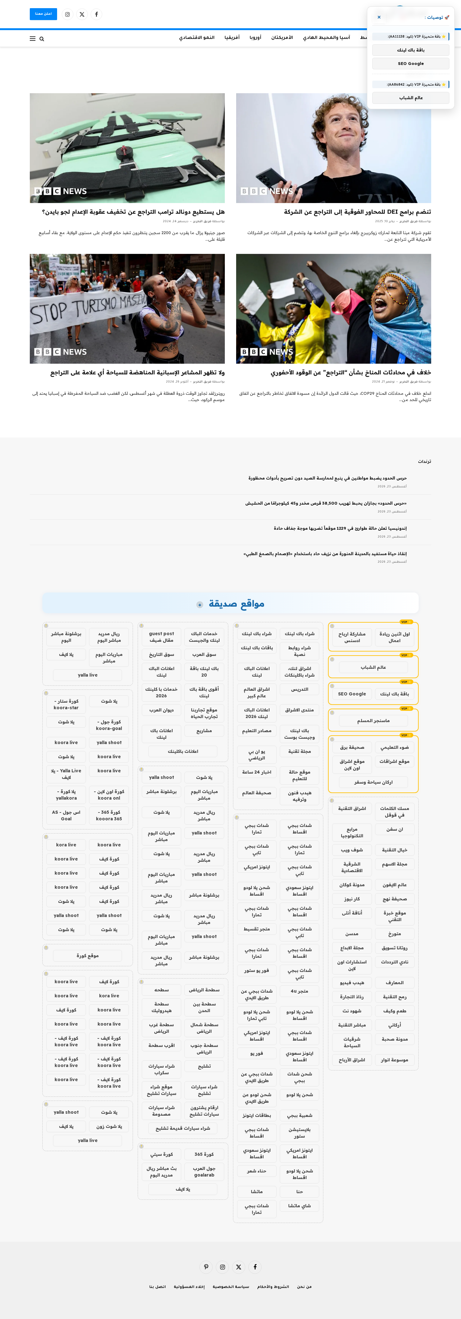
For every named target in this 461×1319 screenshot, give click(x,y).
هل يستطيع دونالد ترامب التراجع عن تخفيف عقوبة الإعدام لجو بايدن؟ (133, 211)
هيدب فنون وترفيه (299, 796)
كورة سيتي (161, 1154)
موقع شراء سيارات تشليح (161, 1090)
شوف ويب (352, 850)
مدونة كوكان (352, 884)
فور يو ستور (256, 970)
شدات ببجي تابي (257, 849)
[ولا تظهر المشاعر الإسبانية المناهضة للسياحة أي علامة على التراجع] (127, 309)
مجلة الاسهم (394, 864)
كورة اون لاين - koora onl (109, 795)
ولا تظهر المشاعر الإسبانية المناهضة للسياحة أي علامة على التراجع (137, 372)
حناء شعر (256, 1171)
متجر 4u (299, 991)
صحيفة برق (352, 747)
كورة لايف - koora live (109, 1041)
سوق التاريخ (161, 654)
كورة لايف (109, 859)
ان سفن (394, 829)
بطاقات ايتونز (257, 1115)
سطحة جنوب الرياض (204, 1049)
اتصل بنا (157, 1287)
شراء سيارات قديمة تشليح (183, 1128)
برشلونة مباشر (161, 791)
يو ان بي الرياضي (256, 754)
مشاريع (204, 730)
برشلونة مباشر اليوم (66, 637)
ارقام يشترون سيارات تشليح (204, 1111)
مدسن (351, 933)
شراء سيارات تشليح (204, 1090)
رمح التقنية (395, 997)
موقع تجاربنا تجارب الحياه (204, 713)
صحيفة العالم (256, 793)
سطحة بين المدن (204, 1007)
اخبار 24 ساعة (256, 772)
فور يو (256, 1053)
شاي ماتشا (299, 1206)
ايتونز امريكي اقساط (257, 1036)
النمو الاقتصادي (197, 38)
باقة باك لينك (394, 694)
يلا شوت (204, 777)
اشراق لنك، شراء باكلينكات (299, 672)
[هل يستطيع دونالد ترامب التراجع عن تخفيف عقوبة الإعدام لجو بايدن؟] (127, 148)
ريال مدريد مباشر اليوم (109, 637)
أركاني (394, 1025)
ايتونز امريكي (257, 867)
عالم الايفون (395, 884)
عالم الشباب (373, 667)
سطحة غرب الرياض (161, 1028)
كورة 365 (204, 1154)
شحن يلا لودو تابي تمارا (256, 1015)
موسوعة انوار (394, 1060)
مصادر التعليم (257, 730)
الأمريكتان (282, 38)
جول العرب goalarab (204, 1172)
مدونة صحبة (395, 1039)
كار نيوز (352, 899)
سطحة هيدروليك (161, 1007)
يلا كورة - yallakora (66, 795)
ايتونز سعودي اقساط (299, 891)
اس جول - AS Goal (66, 815)
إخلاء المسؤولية (189, 1287)
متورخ (394, 933)
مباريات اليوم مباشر (204, 795)
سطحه (161, 990)
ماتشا (257, 1191)
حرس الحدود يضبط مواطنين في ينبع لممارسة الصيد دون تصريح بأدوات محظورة (327, 477)
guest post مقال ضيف (161, 637)
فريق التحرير (409, 221)
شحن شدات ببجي (299, 1077)
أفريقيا (232, 38)
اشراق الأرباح (352, 1060)
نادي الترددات (394, 962)
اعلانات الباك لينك (257, 672)
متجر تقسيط (257, 929)
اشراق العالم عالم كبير (257, 692)
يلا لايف (183, 1189)
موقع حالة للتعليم (299, 775)
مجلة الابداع (352, 948)
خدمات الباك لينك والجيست (204, 637)
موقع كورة (88, 955)
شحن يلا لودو (299, 1094)
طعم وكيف (394, 1011)
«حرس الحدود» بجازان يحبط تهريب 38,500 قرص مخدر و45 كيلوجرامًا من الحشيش (326, 503)
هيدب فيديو (352, 982)
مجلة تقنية (299, 751)
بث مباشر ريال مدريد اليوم (161, 1172)
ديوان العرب (161, 710)
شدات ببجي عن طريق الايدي (257, 994)
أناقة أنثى (352, 913)
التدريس (299, 689)
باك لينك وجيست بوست (299, 734)
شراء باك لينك (300, 633)
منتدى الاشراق (299, 710)
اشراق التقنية (352, 808)
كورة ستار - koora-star (66, 704)
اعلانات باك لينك (161, 734)
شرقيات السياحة (351, 1042)
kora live (66, 845)
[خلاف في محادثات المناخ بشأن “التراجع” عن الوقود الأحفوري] (333, 309)
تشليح (204, 1066)
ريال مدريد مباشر (204, 815)
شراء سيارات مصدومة (161, 1111)
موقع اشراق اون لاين (352, 765)
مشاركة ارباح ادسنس (352, 637)
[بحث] (41, 38)
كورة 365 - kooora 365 (109, 815)
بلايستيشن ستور (299, 1133)
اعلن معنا (43, 14)
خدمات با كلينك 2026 (161, 692)
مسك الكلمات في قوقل (394, 812)
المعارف (395, 982)
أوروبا (255, 38)
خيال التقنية (394, 850)
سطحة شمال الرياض (204, 1028)
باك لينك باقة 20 (204, 672)
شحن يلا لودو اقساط (256, 891)
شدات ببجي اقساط (300, 829)
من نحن (304, 1287)
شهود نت (351, 1011)
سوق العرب (204, 654)
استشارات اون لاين (352, 965)
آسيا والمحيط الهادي (326, 38)
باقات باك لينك (257, 648)
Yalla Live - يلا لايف (66, 774)
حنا (299, 1191)
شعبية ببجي (299, 1115)
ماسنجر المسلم (373, 720)
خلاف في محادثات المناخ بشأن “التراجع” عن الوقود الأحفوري (351, 372)
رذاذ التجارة (352, 997)
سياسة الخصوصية (231, 1287)
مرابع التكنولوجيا (352, 832)
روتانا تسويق (395, 948)
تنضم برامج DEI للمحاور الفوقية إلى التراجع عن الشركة (357, 211)
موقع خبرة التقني (395, 916)
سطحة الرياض (204, 990)
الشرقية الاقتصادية (352, 867)
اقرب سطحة (161, 1045)
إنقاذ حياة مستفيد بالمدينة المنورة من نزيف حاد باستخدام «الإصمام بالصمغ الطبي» (325, 553)
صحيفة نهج (395, 899)
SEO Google (352, 694)
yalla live (88, 675)
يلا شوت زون (109, 1126)
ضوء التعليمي (394, 747)
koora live (66, 742)
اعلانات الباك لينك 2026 (257, 713)
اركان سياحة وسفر (373, 782)
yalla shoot (161, 777)
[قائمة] (32, 38)
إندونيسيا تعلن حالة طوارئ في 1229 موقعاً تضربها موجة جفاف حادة (340, 528)
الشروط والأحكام (273, 1287)
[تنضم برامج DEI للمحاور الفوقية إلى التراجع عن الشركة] (333, 148)
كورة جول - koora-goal (109, 725)
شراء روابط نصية (299, 651)
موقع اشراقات (394, 761)
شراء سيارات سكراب (161, 1069)
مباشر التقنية (352, 1025)
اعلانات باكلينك (183, 751)
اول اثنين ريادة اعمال (394, 637)
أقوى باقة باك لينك (204, 692)
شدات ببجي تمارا (257, 829)
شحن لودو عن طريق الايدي (256, 1098)
